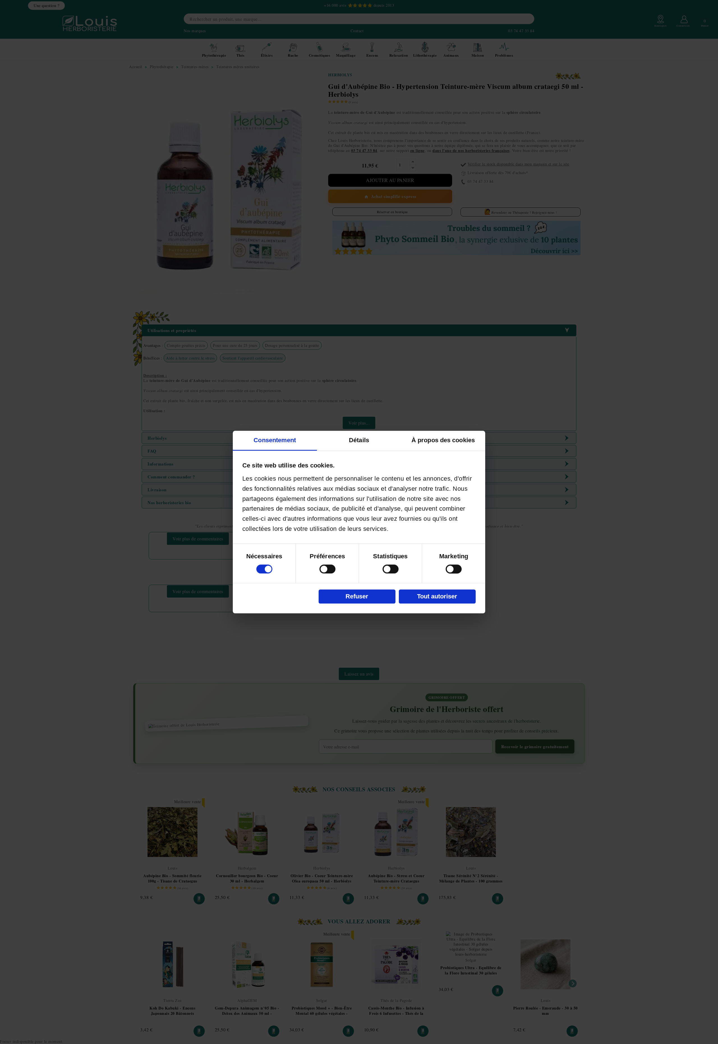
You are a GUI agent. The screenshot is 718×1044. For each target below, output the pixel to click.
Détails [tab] (359, 440)
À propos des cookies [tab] (443, 440)
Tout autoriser (437, 596)
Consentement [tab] (275, 440)
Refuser (357, 596)
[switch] (327, 568)
